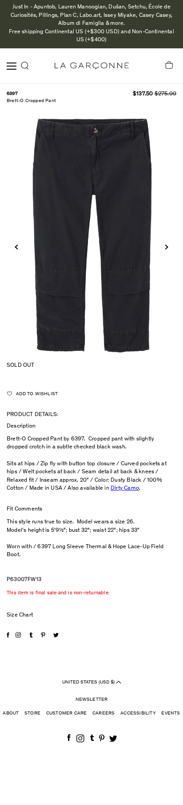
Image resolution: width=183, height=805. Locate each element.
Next (165, 246)
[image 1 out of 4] (91, 235)
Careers (103, 713)
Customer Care (66, 713)
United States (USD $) (89, 682)
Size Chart (20, 615)
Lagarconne (92, 66)
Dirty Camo (125, 488)
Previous (17, 246)
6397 (12, 93)
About (11, 713)
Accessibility (138, 713)
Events (170, 713)
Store (32, 713)
